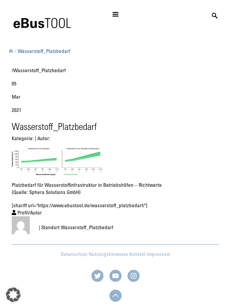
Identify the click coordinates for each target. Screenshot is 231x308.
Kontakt (137, 254)
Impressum (158, 254)
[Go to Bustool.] (11, 50)
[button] (13, 295)
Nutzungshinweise (108, 254)
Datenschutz (74, 254)
